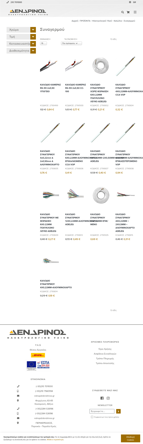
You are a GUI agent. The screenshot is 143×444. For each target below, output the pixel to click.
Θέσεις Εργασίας (38, 349)
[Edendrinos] (28, 12)
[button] (134, 2)
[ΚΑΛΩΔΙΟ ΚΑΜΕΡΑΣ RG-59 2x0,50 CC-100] (83, 71)
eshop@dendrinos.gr (44, 395)
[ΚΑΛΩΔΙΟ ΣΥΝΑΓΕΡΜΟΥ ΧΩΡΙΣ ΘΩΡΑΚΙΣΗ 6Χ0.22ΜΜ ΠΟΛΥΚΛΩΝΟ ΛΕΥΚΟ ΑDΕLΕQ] (108, 71)
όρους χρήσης (113, 417)
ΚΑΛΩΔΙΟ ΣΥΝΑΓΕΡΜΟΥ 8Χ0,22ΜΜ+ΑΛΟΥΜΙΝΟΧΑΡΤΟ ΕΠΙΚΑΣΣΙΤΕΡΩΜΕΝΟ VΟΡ (125, 158)
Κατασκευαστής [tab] (20, 43)
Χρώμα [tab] (14, 29)
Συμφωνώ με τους (106, 417)
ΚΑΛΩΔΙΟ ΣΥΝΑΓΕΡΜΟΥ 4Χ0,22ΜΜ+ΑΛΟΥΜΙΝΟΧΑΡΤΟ (50, 284)
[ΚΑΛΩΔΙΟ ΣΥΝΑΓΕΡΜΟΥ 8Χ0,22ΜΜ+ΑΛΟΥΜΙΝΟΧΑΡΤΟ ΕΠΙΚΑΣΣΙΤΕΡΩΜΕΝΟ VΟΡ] (133, 138)
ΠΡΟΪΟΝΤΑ (85, 21)
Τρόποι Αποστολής (105, 363)
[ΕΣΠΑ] (38, 365)
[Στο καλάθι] (58, 59)
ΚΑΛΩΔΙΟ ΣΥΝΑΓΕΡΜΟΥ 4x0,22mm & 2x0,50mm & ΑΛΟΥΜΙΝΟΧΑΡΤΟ (49, 158)
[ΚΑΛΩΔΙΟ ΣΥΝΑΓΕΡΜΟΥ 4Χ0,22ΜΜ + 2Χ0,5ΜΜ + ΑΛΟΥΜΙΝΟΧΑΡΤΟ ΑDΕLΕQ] (133, 201)
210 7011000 (16, 2)
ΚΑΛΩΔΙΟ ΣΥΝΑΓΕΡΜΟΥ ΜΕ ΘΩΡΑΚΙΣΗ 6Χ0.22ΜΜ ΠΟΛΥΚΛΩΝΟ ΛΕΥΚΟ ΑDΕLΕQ (49, 223)
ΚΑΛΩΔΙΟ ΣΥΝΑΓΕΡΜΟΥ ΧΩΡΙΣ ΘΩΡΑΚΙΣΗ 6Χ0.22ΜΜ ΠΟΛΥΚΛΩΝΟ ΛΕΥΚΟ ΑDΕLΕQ (99, 93)
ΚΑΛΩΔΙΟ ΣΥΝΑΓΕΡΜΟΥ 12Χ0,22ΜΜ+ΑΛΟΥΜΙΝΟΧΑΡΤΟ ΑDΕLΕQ (75, 219)
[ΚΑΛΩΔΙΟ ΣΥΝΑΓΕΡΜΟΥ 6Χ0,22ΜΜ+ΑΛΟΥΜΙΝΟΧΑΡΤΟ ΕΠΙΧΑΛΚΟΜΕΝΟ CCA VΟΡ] (83, 138)
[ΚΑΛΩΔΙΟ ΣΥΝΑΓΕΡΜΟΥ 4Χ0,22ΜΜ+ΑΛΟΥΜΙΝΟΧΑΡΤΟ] (58, 267)
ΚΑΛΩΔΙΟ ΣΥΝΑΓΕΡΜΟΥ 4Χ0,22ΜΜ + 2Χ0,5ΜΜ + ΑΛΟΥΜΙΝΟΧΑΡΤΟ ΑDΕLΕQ (125, 223)
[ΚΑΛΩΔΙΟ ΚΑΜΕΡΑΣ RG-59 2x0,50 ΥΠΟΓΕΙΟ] (58, 71)
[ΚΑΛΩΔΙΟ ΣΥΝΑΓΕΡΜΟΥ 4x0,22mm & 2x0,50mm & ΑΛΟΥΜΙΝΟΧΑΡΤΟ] (58, 138)
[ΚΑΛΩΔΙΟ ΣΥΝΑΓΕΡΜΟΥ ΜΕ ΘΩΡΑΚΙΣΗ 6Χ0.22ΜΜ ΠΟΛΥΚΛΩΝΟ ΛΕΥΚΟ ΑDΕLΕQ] (58, 201)
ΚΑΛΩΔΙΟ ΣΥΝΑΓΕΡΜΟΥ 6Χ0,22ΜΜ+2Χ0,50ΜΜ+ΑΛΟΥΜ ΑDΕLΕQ (100, 156)
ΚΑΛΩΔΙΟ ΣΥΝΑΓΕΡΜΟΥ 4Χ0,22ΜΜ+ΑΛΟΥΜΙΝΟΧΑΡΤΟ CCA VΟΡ (125, 89)
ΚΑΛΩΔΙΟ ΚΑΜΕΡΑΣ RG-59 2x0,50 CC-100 (75, 88)
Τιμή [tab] (12, 36)
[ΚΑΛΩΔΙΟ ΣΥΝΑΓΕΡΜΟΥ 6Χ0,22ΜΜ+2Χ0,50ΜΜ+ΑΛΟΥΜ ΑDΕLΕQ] (108, 138)
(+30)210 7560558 (44, 391)
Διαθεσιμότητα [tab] (19, 50)
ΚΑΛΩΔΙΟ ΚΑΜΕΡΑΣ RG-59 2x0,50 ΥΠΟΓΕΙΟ (50, 88)
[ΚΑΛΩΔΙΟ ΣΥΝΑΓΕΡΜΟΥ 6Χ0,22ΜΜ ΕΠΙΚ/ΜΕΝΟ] (108, 201)
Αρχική (75, 21)
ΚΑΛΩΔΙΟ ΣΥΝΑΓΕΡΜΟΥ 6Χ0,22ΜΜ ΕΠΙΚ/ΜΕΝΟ (99, 219)
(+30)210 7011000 (44, 386)
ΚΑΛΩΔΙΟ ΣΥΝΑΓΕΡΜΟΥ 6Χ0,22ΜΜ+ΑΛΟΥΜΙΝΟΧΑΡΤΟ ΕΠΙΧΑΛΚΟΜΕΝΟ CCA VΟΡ (75, 158)
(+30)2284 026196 (44, 408)
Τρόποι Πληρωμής (105, 358)
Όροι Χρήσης (105, 349)
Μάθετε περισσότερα (55, 440)
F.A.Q (38, 345)
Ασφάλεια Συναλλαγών (105, 353)
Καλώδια (118, 21)
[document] (71, 438)
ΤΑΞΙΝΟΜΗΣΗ (70, 39)
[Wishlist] (58, 65)
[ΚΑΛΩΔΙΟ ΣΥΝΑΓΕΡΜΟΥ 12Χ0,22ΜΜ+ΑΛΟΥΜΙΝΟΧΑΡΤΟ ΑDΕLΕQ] (83, 201)
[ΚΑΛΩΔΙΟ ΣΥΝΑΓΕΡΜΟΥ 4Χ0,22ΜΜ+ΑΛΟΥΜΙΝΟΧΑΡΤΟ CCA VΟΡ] (133, 71)
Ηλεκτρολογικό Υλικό (102, 21)
